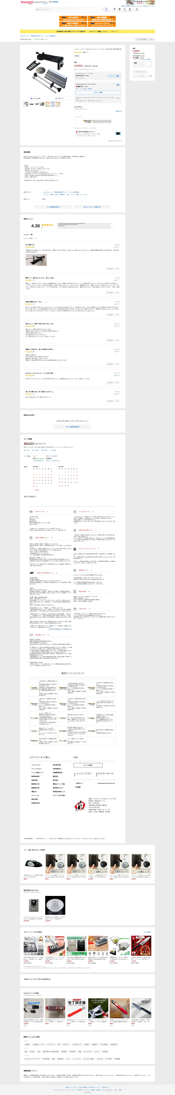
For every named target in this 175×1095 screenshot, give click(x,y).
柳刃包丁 (95, 1044)
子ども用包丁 (104, 1044)
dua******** (117, 375)
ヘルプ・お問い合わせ (107, 1090)
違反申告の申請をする (115, 141)
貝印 (26, 1051)
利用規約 (80, 1090)
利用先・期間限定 (88, 88)
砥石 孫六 (60, 1059)
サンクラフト (88, 1051)
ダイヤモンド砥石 (88, 1059)
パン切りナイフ (77, 1044)
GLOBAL (105, 1051)
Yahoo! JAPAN (125, 6)
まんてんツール (24, 36)
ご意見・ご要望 (117, 1090)
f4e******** (117, 326)
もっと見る (147, 932)
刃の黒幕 (117, 1059)
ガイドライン (86, 1090)
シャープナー (77, 1059)
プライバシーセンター (71, 1090)
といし (68, 1059)
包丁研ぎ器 (46, 1059)
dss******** (117, 247)
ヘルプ (153, 6)
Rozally (32, 1051)
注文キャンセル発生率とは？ (53, 460)
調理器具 (62, 194)
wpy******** (117, 280)
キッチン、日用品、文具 (51, 194)
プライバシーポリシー (59, 1090)
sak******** (117, 351)
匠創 (80, 1051)
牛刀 (59, 1044)
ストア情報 (53, 450)
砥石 (53, 1059)
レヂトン (97, 1051)
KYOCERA (73, 1051)
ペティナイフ (51, 1044)
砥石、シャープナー (82, 194)
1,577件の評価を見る (38, 460)
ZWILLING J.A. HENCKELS (51, 1051)
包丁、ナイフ (70, 194)
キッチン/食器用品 (50, 36)
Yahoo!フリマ (106, 1087)
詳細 (118, 98)
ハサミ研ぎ (108, 1059)
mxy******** (117, 394)
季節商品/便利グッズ (37, 36)
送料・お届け (35, 450)
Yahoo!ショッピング (71, 1087)
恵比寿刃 (64, 1051)
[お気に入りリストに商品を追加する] (150, 76)
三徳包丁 (27, 1044)
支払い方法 (26, 450)
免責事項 (93, 1090)
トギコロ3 (99, 1059)
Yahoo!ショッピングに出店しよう (140, 6)
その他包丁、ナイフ (38, 1044)
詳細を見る (118, 111)
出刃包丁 (87, 1044)
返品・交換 (44, 450)
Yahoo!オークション (94, 1087)
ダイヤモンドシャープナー (32, 1059)
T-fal (38, 1051)
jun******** (117, 304)
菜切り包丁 (114, 1044)
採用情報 (98, 1090)
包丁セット (66, 1044)
